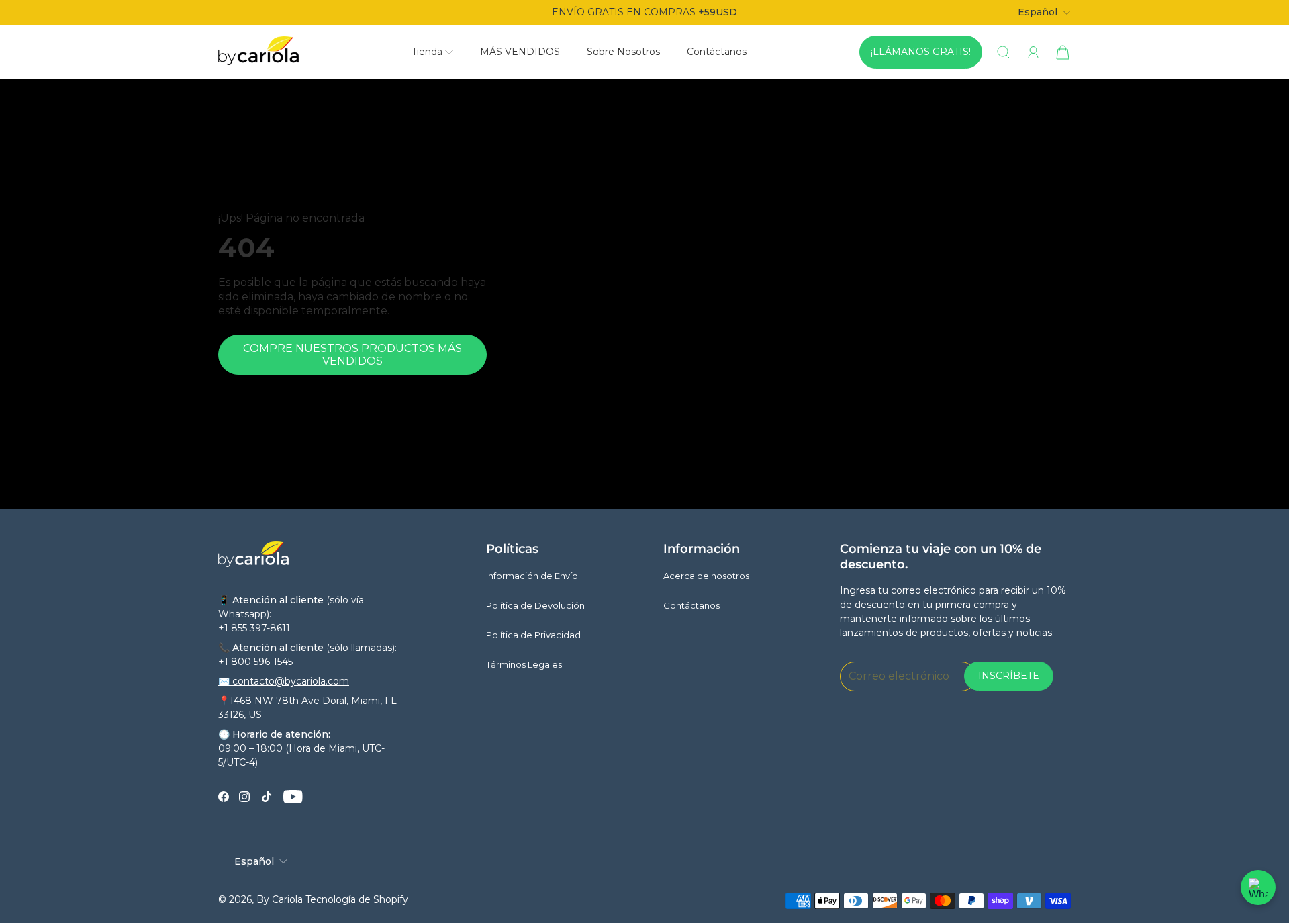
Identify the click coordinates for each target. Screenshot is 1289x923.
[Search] (1004, 52)
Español (1037, 12)
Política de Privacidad (533, 634)
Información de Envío (532, 575)
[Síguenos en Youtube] (293, 796)
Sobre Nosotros (623, 52)
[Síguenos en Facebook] (223, 796)
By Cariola (279, 899)
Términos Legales (524, 664)
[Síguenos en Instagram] (244, 796)
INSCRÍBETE (1008, 676)
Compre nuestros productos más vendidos (352, 354)
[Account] (1033, 52)
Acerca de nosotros (706, 575)
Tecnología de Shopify (356, 899)
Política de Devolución (535, 605)
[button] (432, 52)
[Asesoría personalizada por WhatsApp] (1258, 887)
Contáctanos (717, 52)
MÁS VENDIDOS (520, 52)
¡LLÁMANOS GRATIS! (921, 52)
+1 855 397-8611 (254, 628)
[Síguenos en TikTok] (266, 796)
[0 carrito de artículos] (1063, 52)
